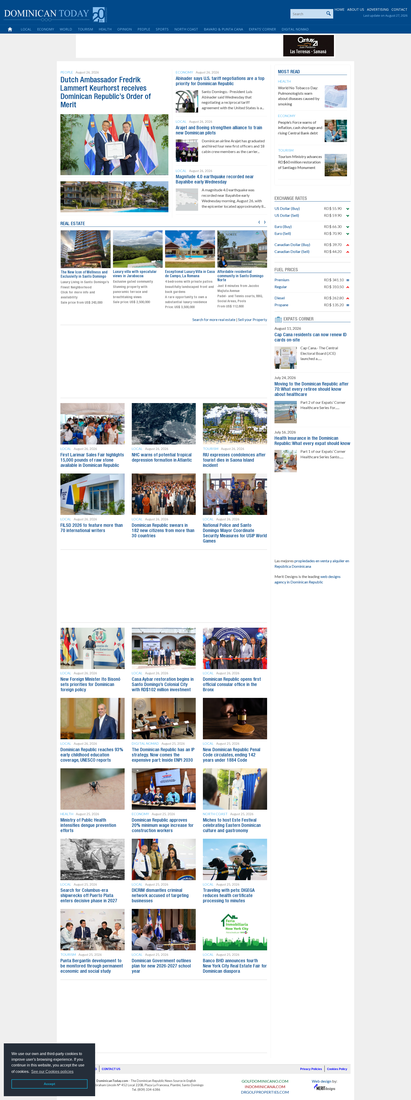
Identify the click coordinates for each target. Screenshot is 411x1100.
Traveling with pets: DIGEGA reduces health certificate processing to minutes (228, 895)
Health (105, 29)
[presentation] (259, 221)
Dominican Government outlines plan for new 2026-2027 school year (161, 966)
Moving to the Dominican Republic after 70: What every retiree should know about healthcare (311, 389)
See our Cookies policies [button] (52, 1072)
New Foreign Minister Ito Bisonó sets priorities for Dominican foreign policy (90, 684)
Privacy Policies (311, 1069)
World (66, 29)
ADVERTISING (378, 9)
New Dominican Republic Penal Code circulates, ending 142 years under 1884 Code (231, 755)
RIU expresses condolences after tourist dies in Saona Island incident (234, 460)
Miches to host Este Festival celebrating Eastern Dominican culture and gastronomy (232, 825)
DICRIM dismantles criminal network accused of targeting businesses (160, 895)
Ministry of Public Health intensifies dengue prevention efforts (88, 825)
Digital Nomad (295, 29)
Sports (162, 29)
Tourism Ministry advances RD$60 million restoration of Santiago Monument (300, 162)
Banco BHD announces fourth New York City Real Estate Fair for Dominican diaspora (235, 966)
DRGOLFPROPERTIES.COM (265, 1092)
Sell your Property (252, 319)
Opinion (124, 29)
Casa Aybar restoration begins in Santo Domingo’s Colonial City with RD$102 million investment (163, 684)
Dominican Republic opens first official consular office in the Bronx (232, 684)
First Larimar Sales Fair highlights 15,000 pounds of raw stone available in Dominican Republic (92, 460)
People (143, 29)
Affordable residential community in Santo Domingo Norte (240, 276)
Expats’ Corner (262, 29)
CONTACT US (111, 1069)
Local (26, 29)
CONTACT (399, 9)
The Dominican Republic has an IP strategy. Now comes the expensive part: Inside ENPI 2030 (163, 755)
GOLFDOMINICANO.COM (265, 1081)
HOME (339, 9)
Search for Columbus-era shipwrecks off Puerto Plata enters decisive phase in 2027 (88, 895)
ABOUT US (355, 9)
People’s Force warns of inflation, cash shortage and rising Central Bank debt (300, 127)
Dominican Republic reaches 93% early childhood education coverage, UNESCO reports (91, 755)
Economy (45, 29)
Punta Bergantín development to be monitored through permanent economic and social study (91, 966)
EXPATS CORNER (298, 319)
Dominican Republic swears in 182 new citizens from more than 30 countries (163, 530)
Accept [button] (49, 1084)
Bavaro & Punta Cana (223, 29)
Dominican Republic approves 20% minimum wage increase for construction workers (163, 825)
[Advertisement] (163, 45)
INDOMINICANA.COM (265, 1086)
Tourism (85, 29)
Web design (321, 1081)
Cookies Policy (337, 1069)
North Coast (186, 29)
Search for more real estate (213, 319)
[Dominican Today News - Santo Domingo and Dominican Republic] (55, 14)
